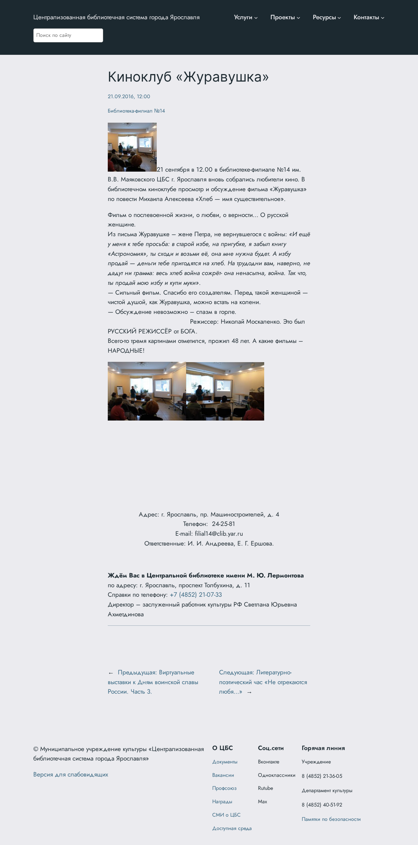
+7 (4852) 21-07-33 (196, 594)
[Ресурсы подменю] (339, 17)
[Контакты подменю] (383, 17)
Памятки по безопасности (331, 819)
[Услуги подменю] (256, 17)
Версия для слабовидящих (70, 774)
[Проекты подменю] (298, 17)
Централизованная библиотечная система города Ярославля (116, 17)
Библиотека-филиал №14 (136, 111)
